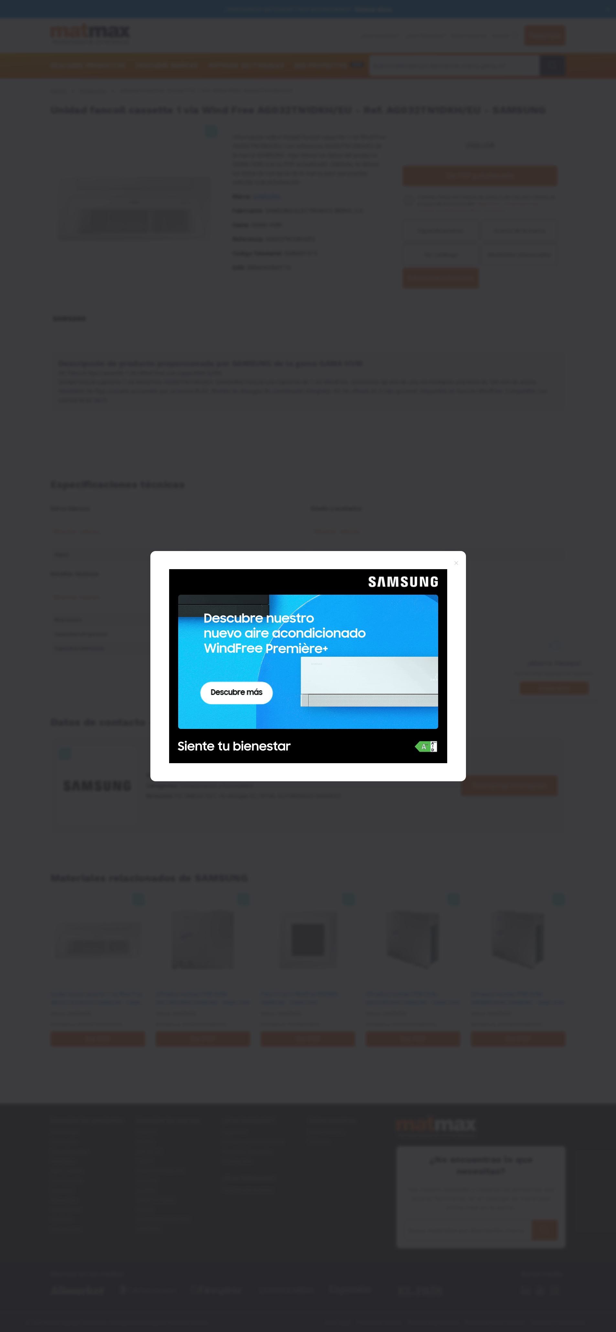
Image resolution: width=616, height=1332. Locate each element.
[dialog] (308, 666)
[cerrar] (456, 562)
